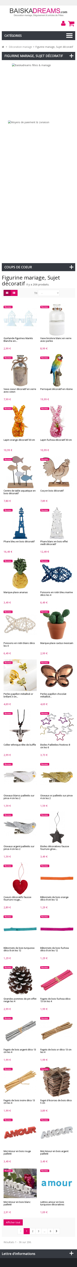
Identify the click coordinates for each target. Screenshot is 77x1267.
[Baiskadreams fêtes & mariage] (38, 90)
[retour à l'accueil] (3, 46)
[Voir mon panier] (71, 23)
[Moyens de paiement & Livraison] (38, 190)
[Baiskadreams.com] (38, 12)
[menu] (63, 23)
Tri (35, 293)
